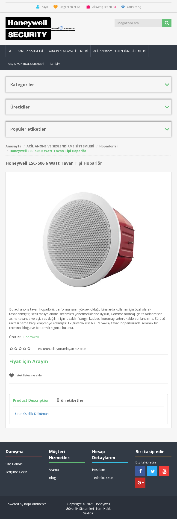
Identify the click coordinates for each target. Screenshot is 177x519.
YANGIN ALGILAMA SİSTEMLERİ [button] (68, 51)
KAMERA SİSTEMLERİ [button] (30, 51)
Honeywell (31, 337)
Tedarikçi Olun (102, 477)
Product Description (31, 400)
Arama (54, 469)
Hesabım (98, 469)
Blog (52, 477)
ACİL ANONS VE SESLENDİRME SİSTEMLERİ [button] (119, 51)
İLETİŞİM (55, 64)
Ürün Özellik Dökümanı (32, 413)
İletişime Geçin (16, 472)
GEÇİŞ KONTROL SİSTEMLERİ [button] (26, 64)
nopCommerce (35, 504)
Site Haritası (14, 464)
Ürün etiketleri (71, 400)
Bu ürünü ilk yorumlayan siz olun (62, 348)
